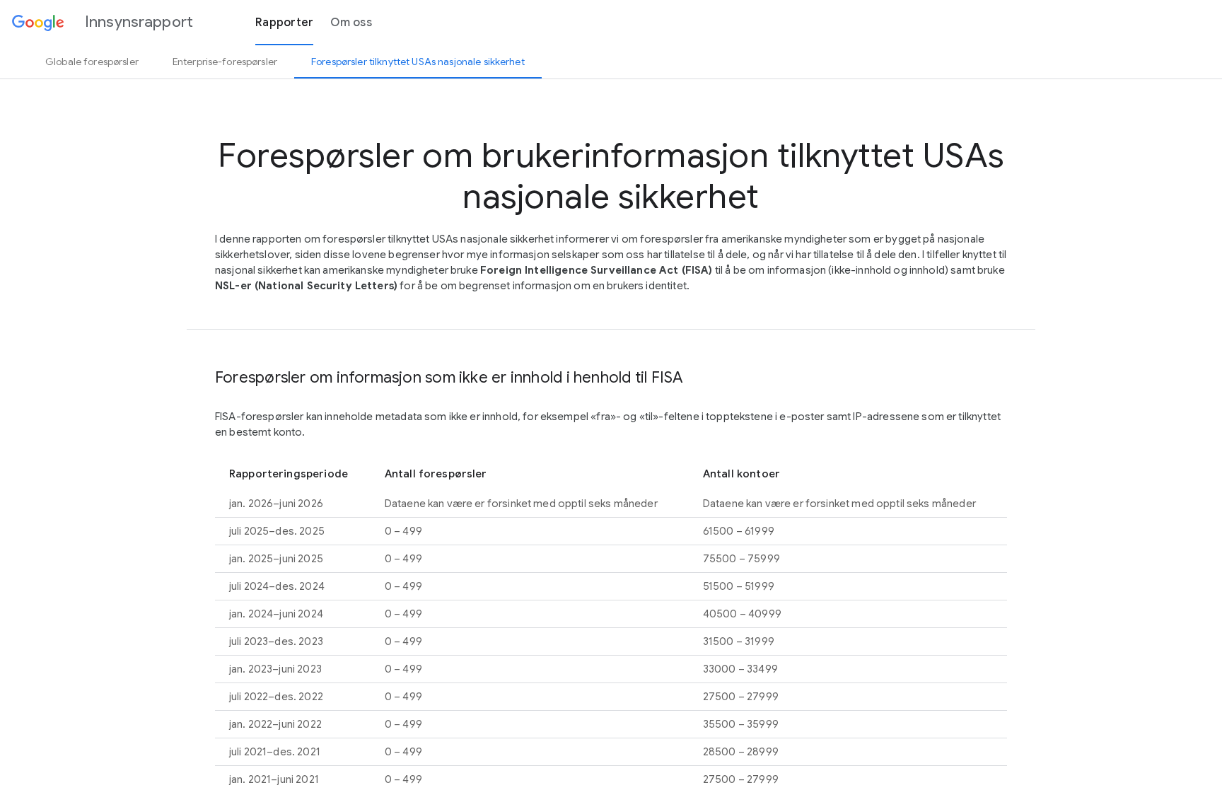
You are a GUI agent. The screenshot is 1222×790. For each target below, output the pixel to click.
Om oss (351, 23)
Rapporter (284, 23)
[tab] (92, 62)
